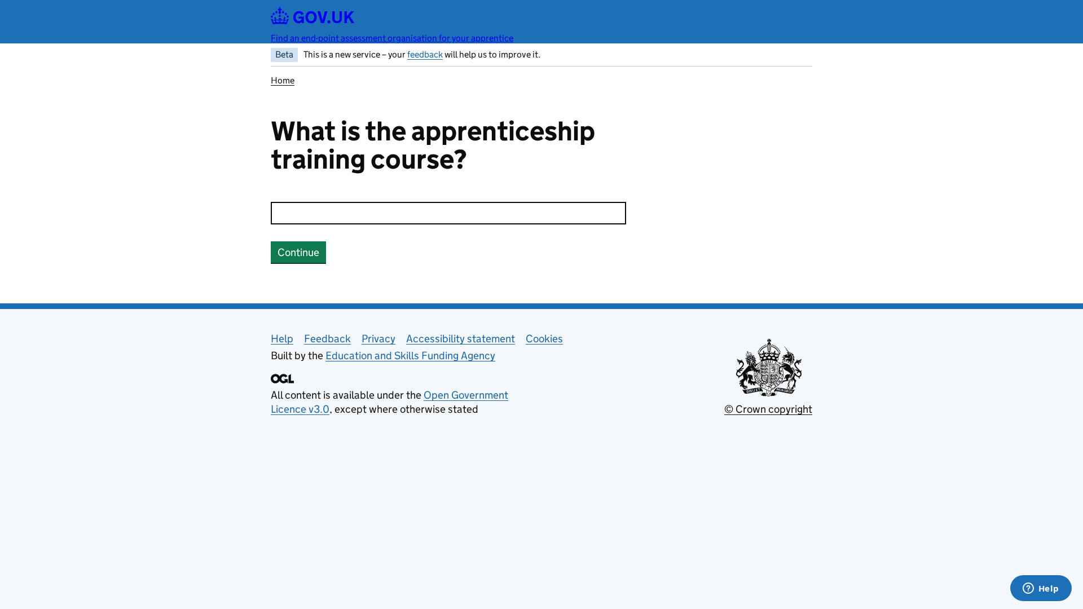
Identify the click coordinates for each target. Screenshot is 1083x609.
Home (282, 80)
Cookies (544, 338)
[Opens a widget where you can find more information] (1041, 589)
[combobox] (448, 213)
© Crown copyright (768, 409)
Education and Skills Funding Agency (410, 355)
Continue (298, 252)
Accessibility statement (460, 338)
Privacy (378, 338)
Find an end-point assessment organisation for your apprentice (392, 38)
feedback (425, 54)
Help (282, 338)
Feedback (327, 338)
